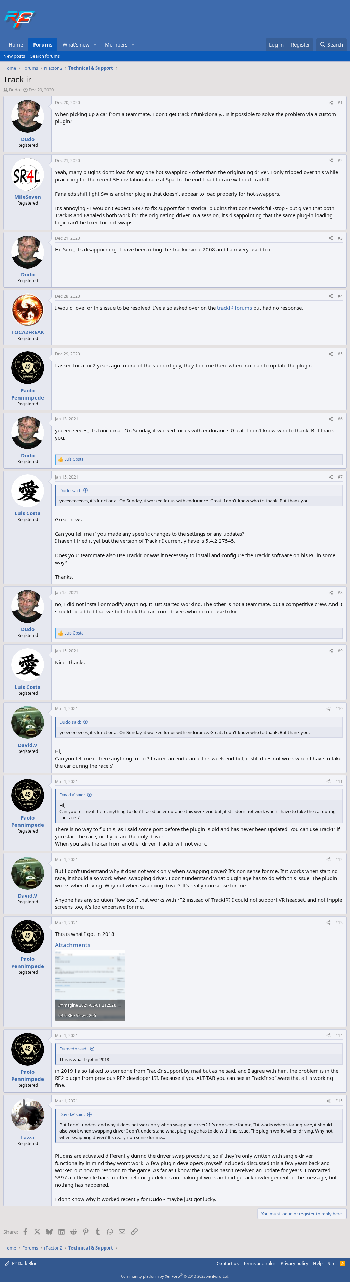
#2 (340, 160)
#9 (340, 651)
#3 (340, 238)
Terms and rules (259, 1263)
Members (116, 44)
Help (318, 1263)
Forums (42, 44)
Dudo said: (70, 490)
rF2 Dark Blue (23, 1263)
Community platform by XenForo (175, 1276)
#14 (339, 1035)
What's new (76, 44)
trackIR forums (234, 307)
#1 (340, 102)
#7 (340, 477)
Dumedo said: (73, 1049)
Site (331, 1263)
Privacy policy (294, 1263)
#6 (340, 419)
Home (16, 44)
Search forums (45, 56)
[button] (95, 44)
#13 (339, 923)
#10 (339, 708)
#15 (339, 1101)
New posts (14, 56)
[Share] (330, 103)
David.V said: (72, 795)
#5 (340, 354)
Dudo (14, 90)
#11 (339, 781)
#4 (340, 296)
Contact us (228, 1263)
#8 (340, 593)
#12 (339, 859)
